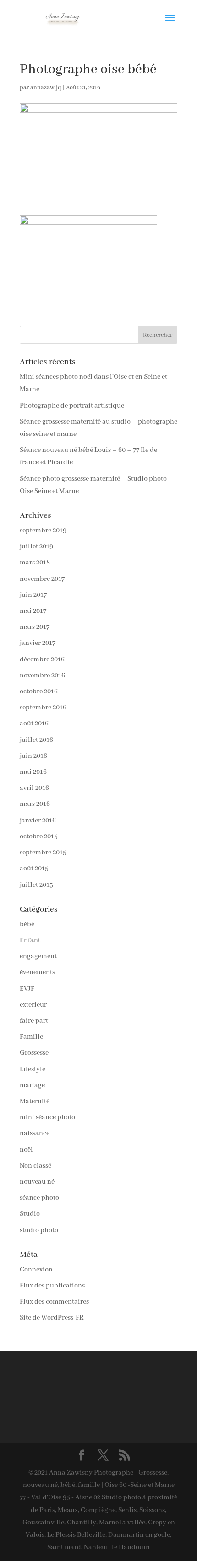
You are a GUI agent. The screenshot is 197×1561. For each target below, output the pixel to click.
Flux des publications (52, 1286)
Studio (30, 1214)
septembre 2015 (43, 852)
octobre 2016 (39, 691)
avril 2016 (34, 788)
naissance (34, 1133)
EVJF (27, 989)
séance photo (39, 1198)
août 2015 (34, 868)
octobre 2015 (39, 836)
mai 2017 (33, 611)
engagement (38, 956)
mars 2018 (35, 562)
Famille (31, 1037)
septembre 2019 (43, 530)
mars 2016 (35, 804)
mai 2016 (33, 772)
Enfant (30, 940)
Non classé (35, 1166)
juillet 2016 (36, 740)
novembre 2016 (42, 675)
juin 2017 (33, 595)
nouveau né (37, 1182)
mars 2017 (34, 627)
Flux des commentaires (54, 1302)
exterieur (33, 1005)
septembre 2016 (43, 707)
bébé (27, 924)
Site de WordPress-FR (52, 1318)
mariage (32, 1085)
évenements (37, 972)
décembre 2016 (42, 659)
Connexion (36, 1270)
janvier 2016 (38, 820)
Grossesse (34, 1053)
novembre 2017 (42, 579)
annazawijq (45, 87)
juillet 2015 (36, 885)
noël (26, 1150)
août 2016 (34, 723)
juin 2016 (33, 756)
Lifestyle (32, 1069)
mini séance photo (47, 1117)
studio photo (39, 1230)
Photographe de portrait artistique (72, 406)
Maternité (34, 1101)
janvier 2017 (37, 643)
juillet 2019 (36, 546)
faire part (34, 1021)
